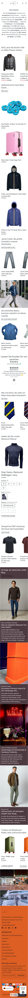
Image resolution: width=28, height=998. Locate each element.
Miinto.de (15, 32)
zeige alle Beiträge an (7, 575)
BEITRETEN (21, 975)
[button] (2, 3)
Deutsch (18, 990)
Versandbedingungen (8, 953)
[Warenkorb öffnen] (26, 3)
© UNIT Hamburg (7, 994)
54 (19, 484)
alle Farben (4, 398)
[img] (14, 362)
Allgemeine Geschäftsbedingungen (12, 935)
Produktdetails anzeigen (8, 515)
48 (3, 484)
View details (23, 866)
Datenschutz (5, 944)
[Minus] (4, 511)
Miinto (22, 26)
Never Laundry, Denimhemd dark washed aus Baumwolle (9, 345)
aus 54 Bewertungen (13, 364)
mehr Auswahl (5, 532)
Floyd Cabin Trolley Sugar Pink (11, 160)
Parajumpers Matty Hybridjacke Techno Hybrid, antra (7, 76)
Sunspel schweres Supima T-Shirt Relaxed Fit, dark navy (8, 559)
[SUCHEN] (22, 3)
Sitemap (4, 959)
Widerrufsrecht (6, 947)
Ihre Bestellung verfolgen (9, 956)
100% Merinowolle (8, 505)
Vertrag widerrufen (7, 950)
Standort (4, 941)
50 (9, 484)
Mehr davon (4, 91)
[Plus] (13, 511)
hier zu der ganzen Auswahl (9, 319)
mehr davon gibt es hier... (8, 247)
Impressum (5, 938)
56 (3, 488)
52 (14, 484)
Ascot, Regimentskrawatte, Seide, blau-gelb (7, 425)
